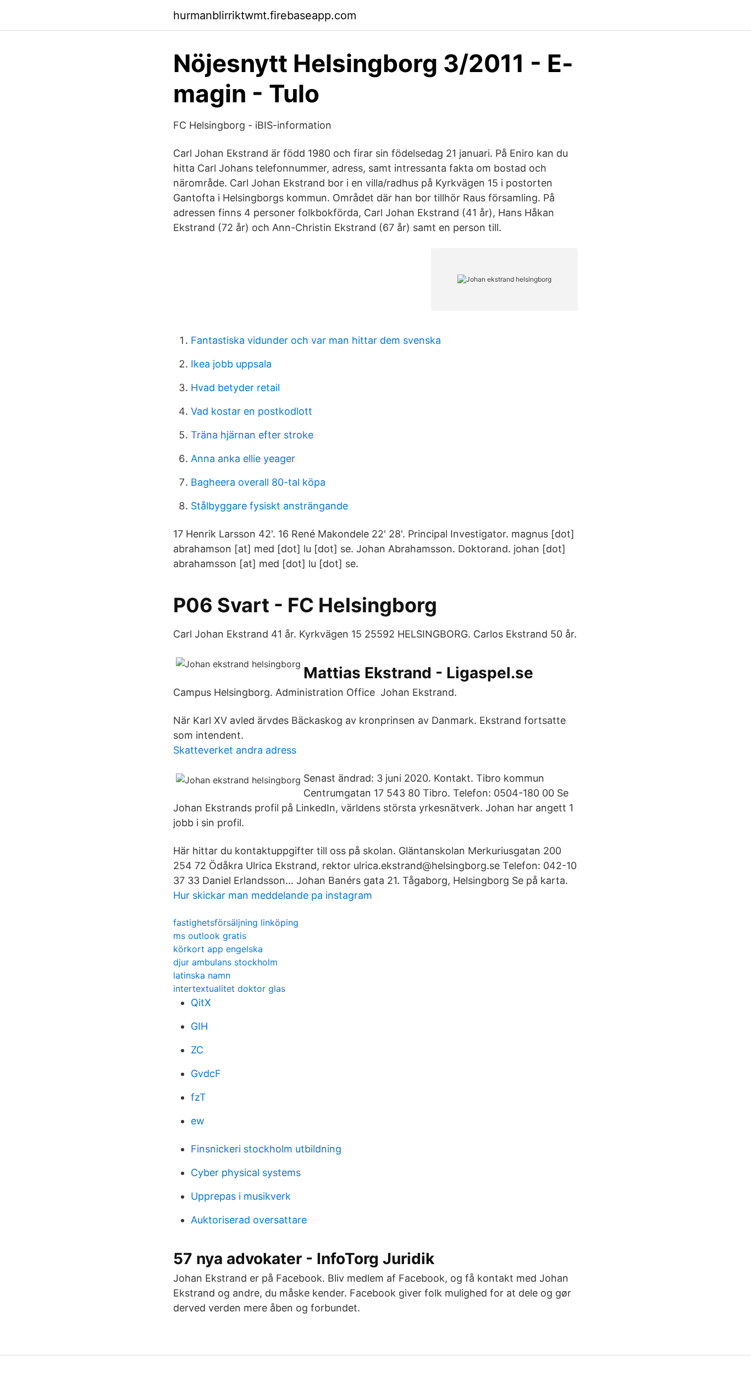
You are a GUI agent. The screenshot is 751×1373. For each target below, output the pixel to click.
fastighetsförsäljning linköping (236, 922)
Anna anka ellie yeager (243, 458)
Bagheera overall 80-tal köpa (258, 482)
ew (198, 1121)
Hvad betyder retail (235, 387)
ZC (197, 1050)
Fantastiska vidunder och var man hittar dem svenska (316, 340)
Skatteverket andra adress (234, 750)
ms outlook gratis (209, 935)
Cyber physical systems (246, 1172)
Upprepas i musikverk (241, 1196)
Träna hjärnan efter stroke (252, 435)
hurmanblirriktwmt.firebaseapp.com (264, 15)
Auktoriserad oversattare (249, 1220)
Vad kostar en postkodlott (251, 411)
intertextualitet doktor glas (229, 988)
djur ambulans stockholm (225, 962)
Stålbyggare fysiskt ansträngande (269, 506)
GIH (199, 1026)
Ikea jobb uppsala (231, 364)
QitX (201, 1002)
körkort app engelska (218, 948)
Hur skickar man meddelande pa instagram (272, 895)
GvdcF (206, 1073)
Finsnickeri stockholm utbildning (266, 1149)
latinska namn (201, 975)
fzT (198, 1097)
